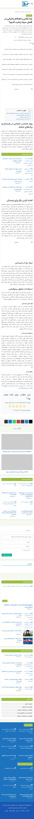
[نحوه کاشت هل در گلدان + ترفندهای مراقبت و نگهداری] (28, 162)
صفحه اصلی (28, 12)
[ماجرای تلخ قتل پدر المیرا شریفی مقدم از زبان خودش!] (28, 616)
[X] (30, 421)
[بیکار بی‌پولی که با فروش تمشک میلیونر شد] (28, 172)
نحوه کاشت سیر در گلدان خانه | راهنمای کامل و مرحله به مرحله (9, 512)
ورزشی (6, 810)
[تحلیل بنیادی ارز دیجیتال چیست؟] (28, 657)
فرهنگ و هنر (12, 810)
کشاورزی (17, 12)
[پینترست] (18, 421)
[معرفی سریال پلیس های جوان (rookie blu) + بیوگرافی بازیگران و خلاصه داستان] (25, 788)
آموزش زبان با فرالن (27, 707)
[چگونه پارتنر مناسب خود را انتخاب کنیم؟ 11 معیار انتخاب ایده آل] (25, 732)
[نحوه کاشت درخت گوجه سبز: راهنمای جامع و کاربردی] (28, 190)
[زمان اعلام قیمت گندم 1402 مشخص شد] (8, 487)
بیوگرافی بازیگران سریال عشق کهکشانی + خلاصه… (9, 778)
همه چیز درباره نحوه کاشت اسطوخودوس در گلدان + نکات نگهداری (25, 494)
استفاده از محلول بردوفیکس (22, 119)
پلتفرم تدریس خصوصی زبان (24, 713)
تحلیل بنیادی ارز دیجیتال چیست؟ (13, 655)
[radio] (24, 407)
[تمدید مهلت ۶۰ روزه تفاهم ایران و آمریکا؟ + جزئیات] (28, 641)
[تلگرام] (10, 421)
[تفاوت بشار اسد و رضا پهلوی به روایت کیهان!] (8, 749)
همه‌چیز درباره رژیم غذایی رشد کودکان (12, 671)
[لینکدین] (26, 421)
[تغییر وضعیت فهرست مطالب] (29, 110)
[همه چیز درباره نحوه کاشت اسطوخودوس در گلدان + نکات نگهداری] (25, 487)
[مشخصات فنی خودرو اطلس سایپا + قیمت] (25, 771)
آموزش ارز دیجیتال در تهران (25, 710)
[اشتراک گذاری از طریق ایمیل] (6, 421)
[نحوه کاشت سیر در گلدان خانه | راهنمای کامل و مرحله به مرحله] (8, 505)
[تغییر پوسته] (5, 4)
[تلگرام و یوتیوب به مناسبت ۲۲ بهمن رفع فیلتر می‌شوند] (25, 749)
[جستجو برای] (2, 4)
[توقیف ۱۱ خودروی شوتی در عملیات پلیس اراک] (28, 681)
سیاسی (17, 810)
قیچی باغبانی (12, 236)
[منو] (32, 4)
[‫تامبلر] (22, 421)
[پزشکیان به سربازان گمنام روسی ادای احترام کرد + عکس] (28, 665)
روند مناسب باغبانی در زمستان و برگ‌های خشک (18, 113)
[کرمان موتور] (17, 428)
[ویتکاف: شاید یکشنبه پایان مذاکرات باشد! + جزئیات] (8, 732)
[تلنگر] (26, 3)
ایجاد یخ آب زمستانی (24, 117)
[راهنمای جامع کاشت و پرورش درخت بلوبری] (25, 505)
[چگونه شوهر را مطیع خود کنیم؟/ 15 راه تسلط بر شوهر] (28, 689)
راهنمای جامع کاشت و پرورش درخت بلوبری (27, 512)
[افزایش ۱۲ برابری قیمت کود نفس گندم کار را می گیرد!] (28, 181)
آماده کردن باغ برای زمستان (23, 115)
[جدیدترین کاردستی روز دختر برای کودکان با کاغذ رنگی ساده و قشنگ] (8, 788)
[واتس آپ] (14, 421)
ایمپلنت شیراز (28, 704)
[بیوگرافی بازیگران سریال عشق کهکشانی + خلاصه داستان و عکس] (8, 771)
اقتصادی (22, 12)
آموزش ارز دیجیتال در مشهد (24, 716)
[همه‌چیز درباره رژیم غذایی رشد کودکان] (28, 674)
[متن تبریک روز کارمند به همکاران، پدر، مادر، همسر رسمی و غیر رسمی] (28, 625)
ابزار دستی (26, 386)
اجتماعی (27, 810)
